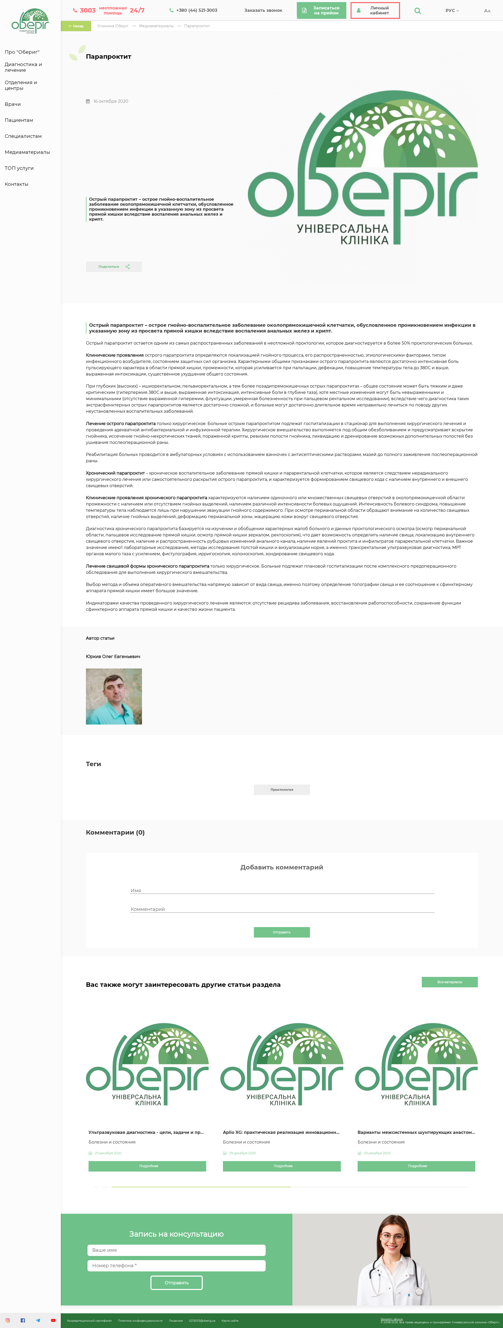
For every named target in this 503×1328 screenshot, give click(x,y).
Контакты (16, 184)
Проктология (282, 790)
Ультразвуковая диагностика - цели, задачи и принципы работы (147, 1132)
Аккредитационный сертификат (89, 1320)
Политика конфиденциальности (140, 1320)
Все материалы (450, 982)
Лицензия (176, 1320)
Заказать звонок (392, 1319)
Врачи (13, 104)
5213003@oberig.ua (202, 1320)
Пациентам (19, 120)
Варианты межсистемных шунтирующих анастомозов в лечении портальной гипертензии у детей (416, 1132)
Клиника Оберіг (113, 26)
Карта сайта (230, 1320)
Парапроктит (197, 26)
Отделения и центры (21, 85)
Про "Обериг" (22, 52)
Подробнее (148, 1166)
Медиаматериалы (27, 152)
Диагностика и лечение (23, 67)
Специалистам (23, 136)
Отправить (282, 932)
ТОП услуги (19, 168)
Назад (78, 26)
